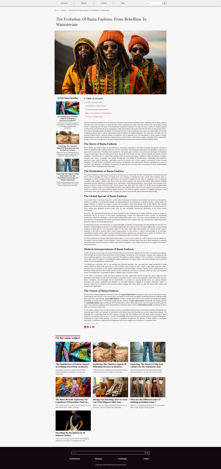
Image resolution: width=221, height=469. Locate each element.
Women (83, 3)
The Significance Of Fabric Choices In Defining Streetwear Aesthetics (67, 119)
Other (123, 3)
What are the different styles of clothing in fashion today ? (145, 401)
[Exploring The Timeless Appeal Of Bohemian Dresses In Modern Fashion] (67, 137)
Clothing (103, 3)
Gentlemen (64, 3)
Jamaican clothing (129, 238)
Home (56, 10)
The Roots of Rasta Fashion (94, 102)
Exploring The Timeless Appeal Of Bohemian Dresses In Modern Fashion (67, 148)
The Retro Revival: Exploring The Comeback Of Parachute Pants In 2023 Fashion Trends (72, 402)
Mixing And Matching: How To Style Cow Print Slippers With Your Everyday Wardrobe (110, 402)
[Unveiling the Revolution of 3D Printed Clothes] (73, 420)
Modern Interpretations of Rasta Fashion (98, 113)
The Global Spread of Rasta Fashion (96, 109)
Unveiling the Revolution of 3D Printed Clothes (70, 434)
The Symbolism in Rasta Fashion (95, 106)
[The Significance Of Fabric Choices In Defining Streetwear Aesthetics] (67, 108)
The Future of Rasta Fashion (94, 117)
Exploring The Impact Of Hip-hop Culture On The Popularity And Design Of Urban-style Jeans (67, 177)
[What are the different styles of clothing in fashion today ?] (147, 387)
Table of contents (94, 98)
